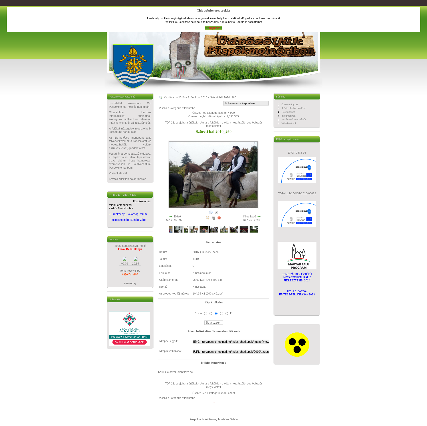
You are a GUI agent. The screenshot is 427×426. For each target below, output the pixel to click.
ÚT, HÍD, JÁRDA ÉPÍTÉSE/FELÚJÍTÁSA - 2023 (297, 293)
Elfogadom (213, 28)
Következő (249, 216)
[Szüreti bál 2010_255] (170, 229)
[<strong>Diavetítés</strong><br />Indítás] (210, 212)
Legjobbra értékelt (186, 122)
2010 (181, 97)
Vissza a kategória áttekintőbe (177, 108)
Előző (177, 216)
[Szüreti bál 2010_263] (244, 229)
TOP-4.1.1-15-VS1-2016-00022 (297, 193)
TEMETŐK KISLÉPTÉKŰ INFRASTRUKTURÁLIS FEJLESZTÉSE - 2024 (297, 277)
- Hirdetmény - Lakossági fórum (128, 214)
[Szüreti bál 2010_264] (254, 229)
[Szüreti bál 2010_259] (204, 229)
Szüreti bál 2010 (197, 97)
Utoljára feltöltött (209, 122)
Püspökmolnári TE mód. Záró (128, 219)
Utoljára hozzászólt (233, 122)
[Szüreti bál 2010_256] (178, 229)
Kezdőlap (169, 97)
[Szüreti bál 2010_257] (186, 229)
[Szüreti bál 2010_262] (234, 229)
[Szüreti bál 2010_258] (194, 229)
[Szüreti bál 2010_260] (213, 207)
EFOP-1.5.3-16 (297, 152)
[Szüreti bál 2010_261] (224, 229)
